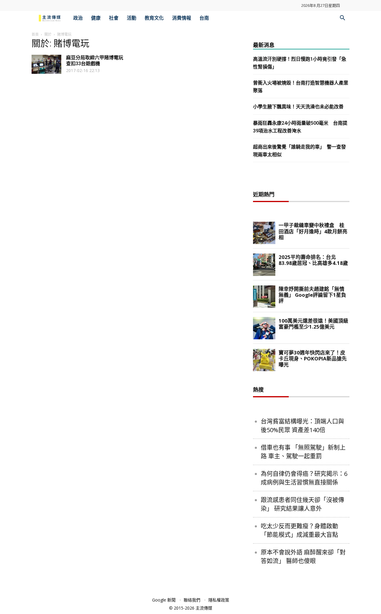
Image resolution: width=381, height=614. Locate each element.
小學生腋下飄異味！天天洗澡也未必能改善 (298, 107)
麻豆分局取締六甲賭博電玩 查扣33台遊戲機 (94, 60)
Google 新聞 (164, 600)
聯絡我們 (192, 600)
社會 (113, 18)
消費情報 (181, 18)
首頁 (35, 34)
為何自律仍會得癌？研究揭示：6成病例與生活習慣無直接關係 (304, 478)
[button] (342, 18)
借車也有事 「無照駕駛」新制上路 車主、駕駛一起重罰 (303, 451)
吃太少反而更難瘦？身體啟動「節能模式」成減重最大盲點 (299, 530)
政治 (78, 18)
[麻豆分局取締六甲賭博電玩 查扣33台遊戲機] (46, 64)
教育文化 (154, 18)
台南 (204, 18)
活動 (131, 18)
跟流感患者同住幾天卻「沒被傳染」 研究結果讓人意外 (302, 504)
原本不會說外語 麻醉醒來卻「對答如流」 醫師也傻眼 (303, 556)
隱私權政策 (218, 600)
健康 (96, 18)
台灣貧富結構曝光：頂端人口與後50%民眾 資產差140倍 (302, 425)
